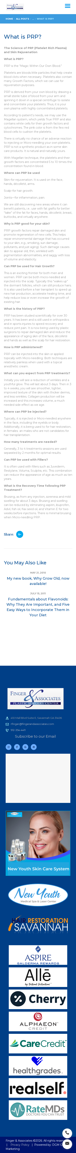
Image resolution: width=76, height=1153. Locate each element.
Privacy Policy (20, 1145)
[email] (67, 1144)
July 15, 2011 (38, 593)
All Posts (22, 18)
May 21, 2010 (38, 572)
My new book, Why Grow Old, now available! (38, 581)
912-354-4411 (18, 730)
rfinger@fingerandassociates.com (32, 723)
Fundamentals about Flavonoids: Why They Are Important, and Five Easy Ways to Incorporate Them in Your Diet (38, 607)
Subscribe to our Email (35, 736)
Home (9, 18)
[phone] (67, 1133)
